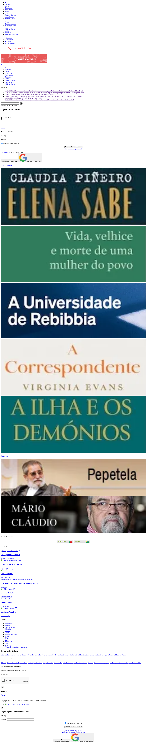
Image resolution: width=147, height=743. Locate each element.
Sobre (6, 638)
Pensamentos (9, 10)
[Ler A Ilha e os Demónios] (73, 452)
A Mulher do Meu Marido (11, 564)
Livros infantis (9, 17)
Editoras (7, 625)
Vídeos (7, 632)
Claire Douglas (5, 616)
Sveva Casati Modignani (8, 558)
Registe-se (8, 33)
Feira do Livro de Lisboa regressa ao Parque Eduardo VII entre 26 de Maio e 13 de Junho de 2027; (40, 100)
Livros (7, 6)
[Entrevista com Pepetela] (73, 495)
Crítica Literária (6, 165)
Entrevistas (8, 623)
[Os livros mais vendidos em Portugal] (65, 543)
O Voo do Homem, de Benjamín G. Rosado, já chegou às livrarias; (29, 94)
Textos (7, 13)
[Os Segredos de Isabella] (10, 551)
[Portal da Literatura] (16, 50)
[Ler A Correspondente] (73, 395)
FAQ (6, 640)
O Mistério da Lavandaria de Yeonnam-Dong (19, 583)
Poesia (7, 11)
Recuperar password (11, 34)
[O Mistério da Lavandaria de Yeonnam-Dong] (17, 579)
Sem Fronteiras (7, 574)
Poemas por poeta (10, 26)
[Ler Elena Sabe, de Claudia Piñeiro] (73, 224)
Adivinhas (8, 629)
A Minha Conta (10, 19)
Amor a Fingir (7, 602)
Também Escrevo (10, 15)
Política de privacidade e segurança (16, 647)
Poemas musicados (11, 634)
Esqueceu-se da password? (73, 149)
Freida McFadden (6, 597)
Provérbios (8, 8)
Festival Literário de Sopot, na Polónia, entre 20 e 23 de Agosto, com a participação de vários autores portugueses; (44, 93)
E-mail (3, 136)
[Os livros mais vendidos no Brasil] (82, 543)
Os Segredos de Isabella (10, 555)
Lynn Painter (5, 606)
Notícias (7, 636)
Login (7, 31)
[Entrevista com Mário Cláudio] (73, 533)
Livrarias (7, 631)
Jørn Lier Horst (5, 577)
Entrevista (4, 456)
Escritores (8, 4)
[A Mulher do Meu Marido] (11, 560)
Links (6, 643)
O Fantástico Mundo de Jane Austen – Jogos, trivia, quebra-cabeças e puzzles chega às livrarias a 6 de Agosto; (43, 96)
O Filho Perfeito (7, 593)
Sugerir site (8, 645)
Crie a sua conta (6, 152)
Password (4, 139)
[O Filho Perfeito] (8, 589)
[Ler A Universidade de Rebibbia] (73, 338)
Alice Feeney (5, 568)
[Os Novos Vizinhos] (9, 608)
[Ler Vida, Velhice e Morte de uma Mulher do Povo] (73, 282)
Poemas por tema (10, 24)
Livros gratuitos (10, 627)
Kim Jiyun (4, 587)
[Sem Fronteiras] (7, 570)
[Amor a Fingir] (7, 598)
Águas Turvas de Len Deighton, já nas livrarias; (23, 98)
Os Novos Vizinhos (8, 612)
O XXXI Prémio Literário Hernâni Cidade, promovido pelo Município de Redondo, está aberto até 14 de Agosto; (44, 91)
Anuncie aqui (9, 641)
